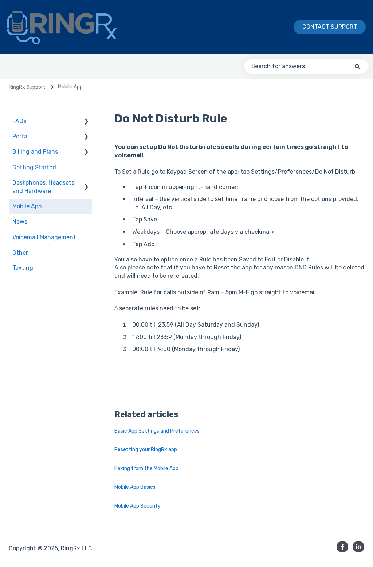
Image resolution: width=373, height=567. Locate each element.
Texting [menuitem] (22, 267)
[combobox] (306, 66)
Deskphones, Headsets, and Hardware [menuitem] (44, 186)
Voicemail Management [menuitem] (44, 237)
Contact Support (329, 26)
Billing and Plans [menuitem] (35, 151)
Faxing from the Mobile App (146, 468)
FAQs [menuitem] (19, 121)
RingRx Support (27, 87)
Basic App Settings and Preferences (157, 431)
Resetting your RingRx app (145, 449)
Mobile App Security (137, 506)
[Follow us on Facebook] (342, 546)
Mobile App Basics (135, 487)
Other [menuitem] (20, 252)
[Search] (357, 66)
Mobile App (70, 87)
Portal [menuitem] (20, 136)
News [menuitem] (19, 221)
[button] (86, 121)
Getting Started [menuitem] (34, 167)
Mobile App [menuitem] (27, 206)
